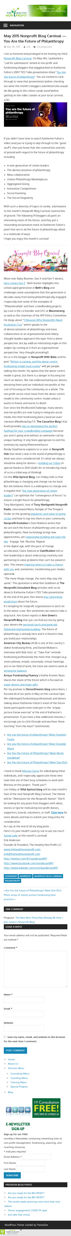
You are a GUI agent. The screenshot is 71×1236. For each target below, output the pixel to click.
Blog (10, 1092)
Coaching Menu (19, 1078)
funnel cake (11, 835)
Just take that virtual (19, 1214)
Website (8, 1022)
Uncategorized (44, 46)
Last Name (10, 1169)
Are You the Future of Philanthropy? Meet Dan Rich (37, 762)
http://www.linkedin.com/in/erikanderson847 (31, 867)
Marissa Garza (30, 771)
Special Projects (19, 1086)
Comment (10, 947)
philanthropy (12, 881)
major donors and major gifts (21, 684)
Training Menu (18, 1082)
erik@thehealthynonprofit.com (22, 854)
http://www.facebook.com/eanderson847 (28, 863)
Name (8, 994)
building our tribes (49, 463)
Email (8, 1008)
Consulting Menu (19, 1073)
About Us (13, 1063)
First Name (10, 1162)
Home (11, 1059)
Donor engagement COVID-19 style (27, 1210)
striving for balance (15, 670)
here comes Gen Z (14, 283)
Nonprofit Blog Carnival (18, 58)
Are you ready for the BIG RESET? (26, 1193)
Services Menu (16, 1068)
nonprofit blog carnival (48, 876)
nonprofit (25, 876)
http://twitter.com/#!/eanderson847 (25, 858)
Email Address (13, 1156)
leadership (11, 876)
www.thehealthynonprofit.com (22, 849)
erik (28, 46)
